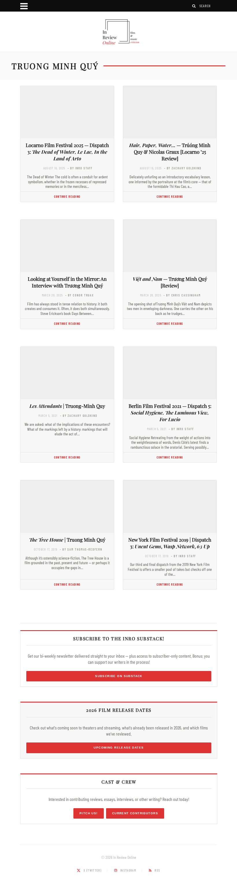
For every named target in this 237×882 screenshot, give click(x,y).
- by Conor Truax (79, 295)
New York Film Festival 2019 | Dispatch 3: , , (169, 542)
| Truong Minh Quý (67, 539)
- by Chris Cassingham (182, 295)
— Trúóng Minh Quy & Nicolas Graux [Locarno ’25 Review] (169, 152)
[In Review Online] (118, 32)
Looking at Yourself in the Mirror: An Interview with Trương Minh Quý (67, 282)
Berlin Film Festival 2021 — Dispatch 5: (170, 412)
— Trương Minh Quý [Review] (170, 282)
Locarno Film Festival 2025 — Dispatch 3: (67, 152)
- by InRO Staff (80, 168)
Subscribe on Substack (118, 676)
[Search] (194, 6)
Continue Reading (67, 196)
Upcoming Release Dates (119, 747)
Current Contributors (135, 813)
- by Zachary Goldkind (182, 168)
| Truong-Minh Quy (67, 406)
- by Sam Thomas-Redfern (81, 549)
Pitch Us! (88, 813)
